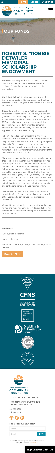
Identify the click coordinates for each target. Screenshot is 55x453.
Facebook (17, 418)
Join (41, 433)
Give (23, 2)
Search (2, 2)
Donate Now (12, 254)
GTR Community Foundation (17, 11)
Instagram (11, 418)
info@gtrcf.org (16, 412)
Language (47, 2)
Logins (34, 2)
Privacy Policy (34, 443)
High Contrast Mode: (40, 449)
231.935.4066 (15, 409)
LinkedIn (22, 418)
